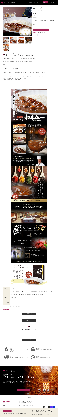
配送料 (35, 2)
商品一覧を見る (23, 389)
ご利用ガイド (31, 2)
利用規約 (33, 411)
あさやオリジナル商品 (11, 413)
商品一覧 (44, 2)
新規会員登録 (37, 410)
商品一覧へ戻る (29, 339)
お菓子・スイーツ (18, 413)
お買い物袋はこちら (6, 309)
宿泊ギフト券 (24, 413)
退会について (43, 414)
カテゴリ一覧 (5, 413)
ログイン (55, 2)
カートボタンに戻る (29, 313)
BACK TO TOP (29, 397)
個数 (34, 24)
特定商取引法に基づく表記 (39, 411)
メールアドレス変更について (36, 414)
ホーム (27, 2)
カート (51, 2)
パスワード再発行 (43, 410)
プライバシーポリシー (47, 411)
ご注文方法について (49, 414)
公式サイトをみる (9, 389)
